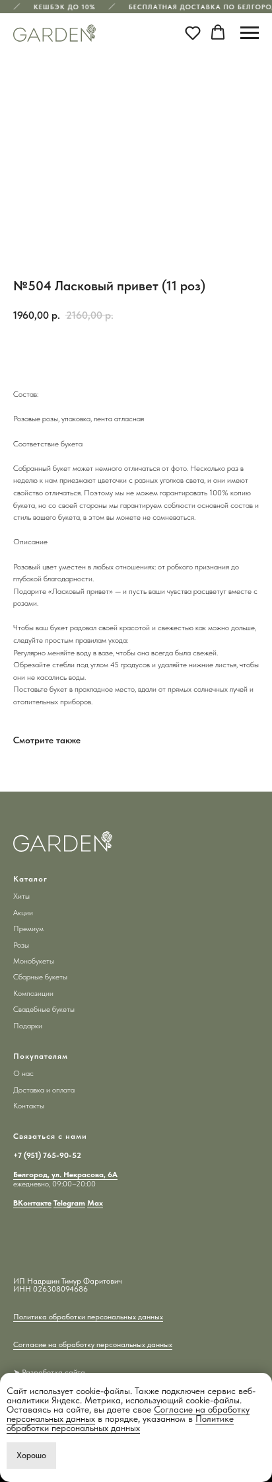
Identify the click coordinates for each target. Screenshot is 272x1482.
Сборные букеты (40, 976)
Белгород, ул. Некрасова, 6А (65, 1174)
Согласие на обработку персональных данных (92, 1344)
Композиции (33, 993)
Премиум (28, 928)
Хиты (21, 896)
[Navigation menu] (249, 33)
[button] (193, 32)
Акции (23, 912)
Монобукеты (33, 961)
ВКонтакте (32, 1203)
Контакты (28, 1105)
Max (95, 1203)
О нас (23, 1073)
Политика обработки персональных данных (88, 1316)
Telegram (69, 1203)
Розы (21, 945)
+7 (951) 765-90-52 (47, 1155)
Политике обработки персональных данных (120, 1423)
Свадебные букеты (44, 1009)
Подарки (27, 1025)
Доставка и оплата (44, 1089)
